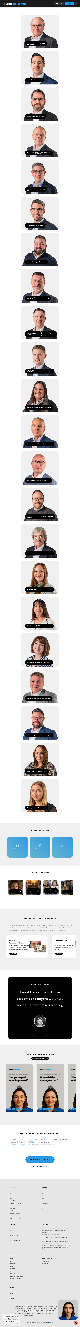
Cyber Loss (12, 1208)
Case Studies (13, 1210)
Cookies (7, 1323)
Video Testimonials (14, 1213)
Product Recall (13, 1200)
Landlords (12, 1228)
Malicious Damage (15, 1240)
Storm (11, 1205)
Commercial (13, 1190)
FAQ (11, 1281)
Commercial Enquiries (15, 1218)
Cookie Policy (45, 1263)
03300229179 (33, 1142)
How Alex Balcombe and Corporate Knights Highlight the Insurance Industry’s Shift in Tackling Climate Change (56, 1247)
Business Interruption (15, 1203)
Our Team (12, 1268)
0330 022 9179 (40, 1167)
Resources (12, 1263)
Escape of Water (14, 1235)
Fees (11, 1215)
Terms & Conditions (47, 1258)
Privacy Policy (45, 1261)
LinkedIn (12, 1296)
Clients (11, 1266)
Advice (11, 1261)
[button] (33, 1035)
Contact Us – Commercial (16, 1276)
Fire (10, 1193)
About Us (12, 1258)
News (11, 1271)
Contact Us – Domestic (15, 1278)
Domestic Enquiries (47, 1210)
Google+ (12, 1298)
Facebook (12, 1291)
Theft (11, 1195)
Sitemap (51, 1322)
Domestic (44, 1190)
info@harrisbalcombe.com (21, 1145)
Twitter (11, 1293)
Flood (11, 1198)
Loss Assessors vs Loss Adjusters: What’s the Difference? (55, 1228)
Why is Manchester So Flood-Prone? (51, 1234)
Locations (12, 1273)
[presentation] (31, 1035)
